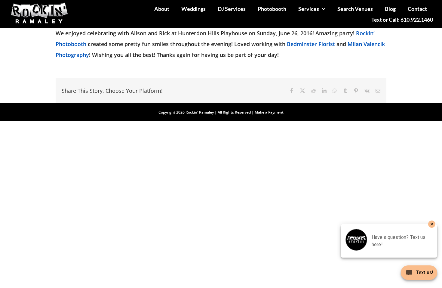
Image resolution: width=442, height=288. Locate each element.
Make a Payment (269, 112)
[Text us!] (419, 275)
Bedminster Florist (311, 44)
